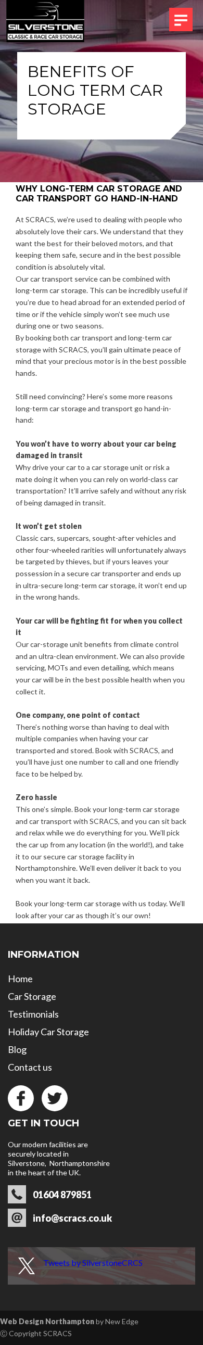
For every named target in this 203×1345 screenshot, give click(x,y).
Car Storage (32, 996)
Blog (17, 1049)
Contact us (30, 1067)
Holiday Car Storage (48, 1031)
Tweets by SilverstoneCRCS (93, 1262)
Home (20, 978)
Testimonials (33, 1014)
